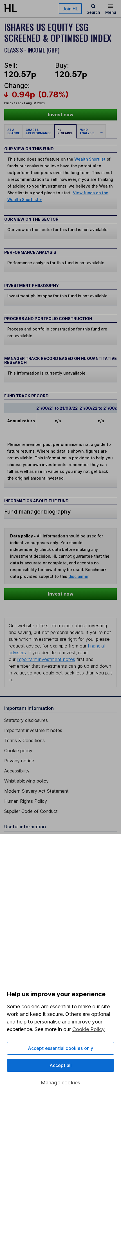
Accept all (61, 1065)
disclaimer (78, 576)
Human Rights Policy (25, 801)
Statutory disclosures (26, 720)
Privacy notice (19, 760)
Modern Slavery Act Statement (36, 791)
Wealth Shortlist (90, 159)
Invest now (60, 114)
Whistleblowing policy (26, 781)
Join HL (70, 9)
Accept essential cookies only (60, 1048)
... (101, 131)
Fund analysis (86, 131)
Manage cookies (60, 1083)
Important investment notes (33, 730)
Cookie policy (18, 750)
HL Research (65, 131)
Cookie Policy (88, 1029)
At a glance (13, 131)
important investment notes (46, 659)
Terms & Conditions (24, 740)
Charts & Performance (38, 131)
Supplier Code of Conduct (31, 811)
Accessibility (17, 771)
